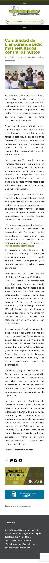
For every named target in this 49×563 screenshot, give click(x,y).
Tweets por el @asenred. (18, 506)
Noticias (32, 57)
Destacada (22, 57)
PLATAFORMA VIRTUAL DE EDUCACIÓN (25, 22)
